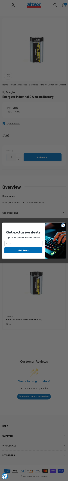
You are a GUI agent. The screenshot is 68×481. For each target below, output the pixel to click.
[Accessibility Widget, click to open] (5, 476)
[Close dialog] (63, 225)
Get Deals (23, 250)
